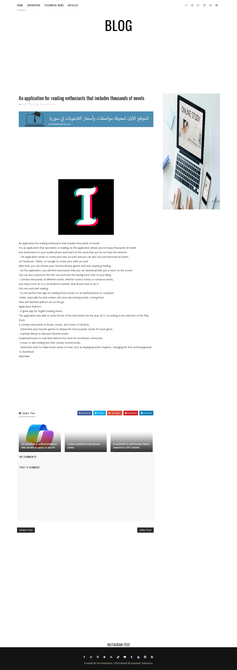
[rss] (111, 656)
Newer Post (26, 530)
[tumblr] (131, 656)
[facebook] (186, 5)
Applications (49, 104)
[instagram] (204, 5)
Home (20, 5)
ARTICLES (73, 5)
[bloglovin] (216, 5)
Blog (118, 25)
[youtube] (138, 656)
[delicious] (118, 656)
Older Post (145, 530)
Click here (24, 356)
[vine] (97, 656)
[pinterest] (210, 5)
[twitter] (192, 5)
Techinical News (54, 5)
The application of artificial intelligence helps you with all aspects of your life (39, 445)
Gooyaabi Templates (142, 663)
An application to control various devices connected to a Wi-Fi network (131, 445)
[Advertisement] (86, 71)
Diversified (33, 5)
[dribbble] (91, 656)
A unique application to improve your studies (83, 445)
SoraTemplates (105, 663)
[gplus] (198, 5)
